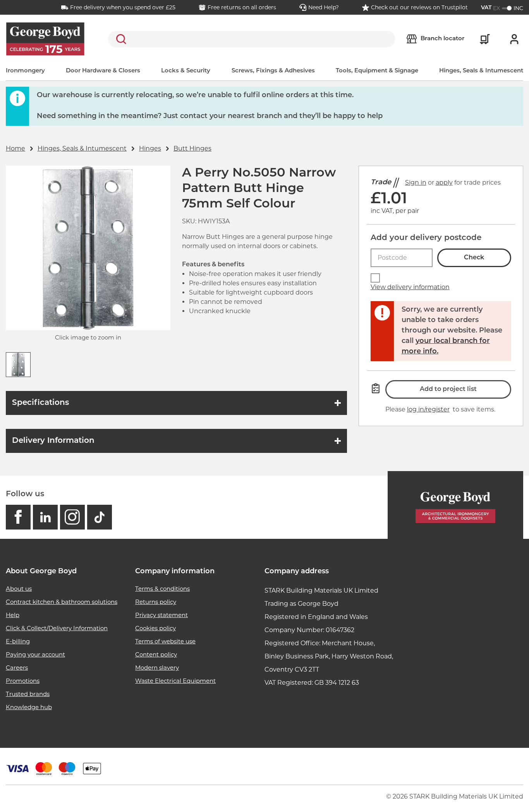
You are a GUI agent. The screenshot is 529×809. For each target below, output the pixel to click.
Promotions (23, 680)
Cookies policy (155, 628)
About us (19, 588)
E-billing (18, 641)
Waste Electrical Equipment (175, 680)
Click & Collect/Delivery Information (57, 628)
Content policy (156, 654)
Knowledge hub (29, 707)
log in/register (428, 409)
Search (119, 39)
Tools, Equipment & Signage (377, 71)
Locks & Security (185, 71)
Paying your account (35, 654)
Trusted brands (28, 694)
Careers (17, 667)
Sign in (415, 182)
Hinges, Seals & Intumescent (481, 71)
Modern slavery (157, 667)
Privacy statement (161, 615)
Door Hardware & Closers (103, 71)
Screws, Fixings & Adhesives (273, 71)
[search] (251, 39)
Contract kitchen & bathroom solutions (61, 601)
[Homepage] (455, 505)
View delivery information (410, 287)
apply (444, 182)
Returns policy (155, 601)
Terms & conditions (162, 588)
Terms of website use (165, 641)
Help (12, 615)
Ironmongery (25, 71)
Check (474, 258)
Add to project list (448, 389)
